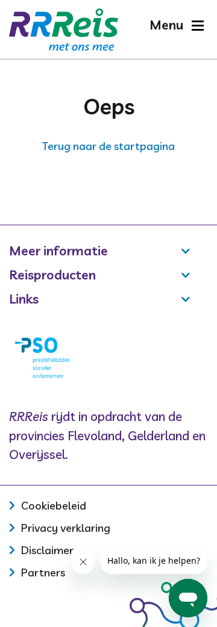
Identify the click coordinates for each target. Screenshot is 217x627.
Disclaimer (47, 550)
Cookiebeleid (53, 506)
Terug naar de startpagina (108, 146)
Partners (43, 572)
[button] (176, 25)
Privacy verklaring (65, 528)
